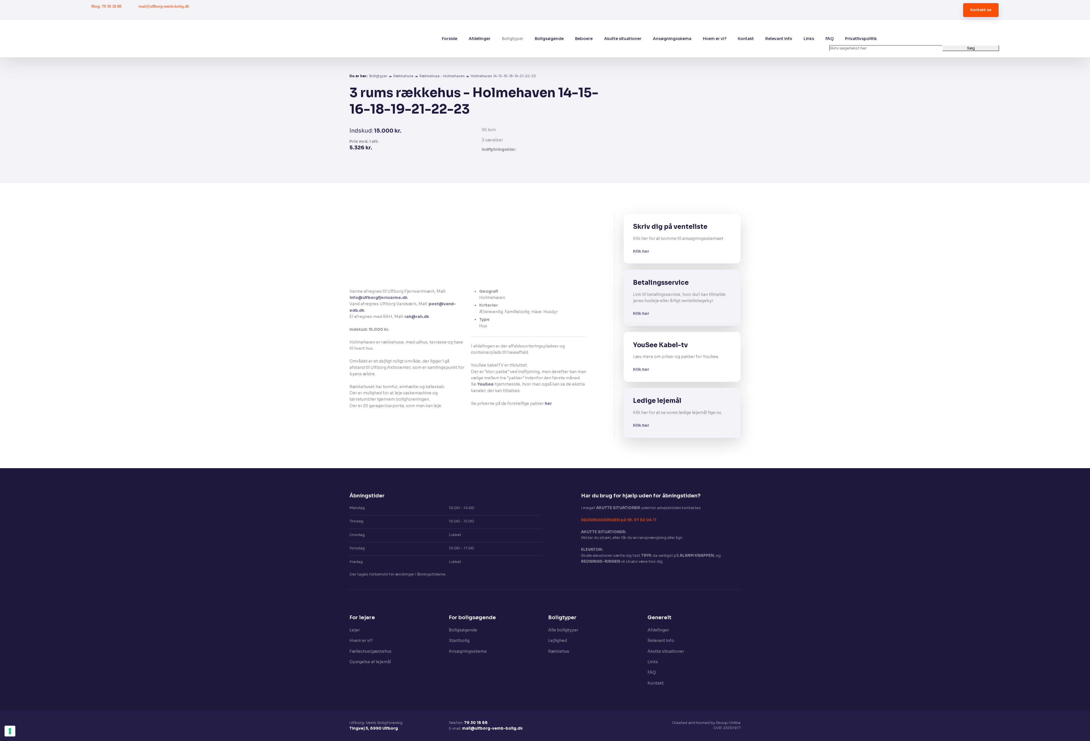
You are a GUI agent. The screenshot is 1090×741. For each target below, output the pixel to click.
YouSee (485, 384)
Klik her (641, 251)
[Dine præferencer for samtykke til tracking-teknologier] (10, 731)
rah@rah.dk (416, 316)
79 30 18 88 (476, 722)
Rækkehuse (403, 76)
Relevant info (778, 38)
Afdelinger (480, 38)
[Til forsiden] (202, 38)
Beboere (584, 38)
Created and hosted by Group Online (706, 722)
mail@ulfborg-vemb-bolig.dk (492, 728)
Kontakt (746, 38)
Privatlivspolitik (861, 38)
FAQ (829, 38)
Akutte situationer (623, 38)
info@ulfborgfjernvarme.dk (378, 297)
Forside (449, 38)
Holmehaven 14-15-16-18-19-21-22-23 (503, 76)
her (548, 403)
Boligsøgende (549, 38)
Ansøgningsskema (672, 38)
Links (809, 38)
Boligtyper (512, 38)
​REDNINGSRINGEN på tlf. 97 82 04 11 (618, 519)
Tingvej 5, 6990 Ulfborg (373, 728)
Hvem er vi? (714, 38)
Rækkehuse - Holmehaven (443, 76)
